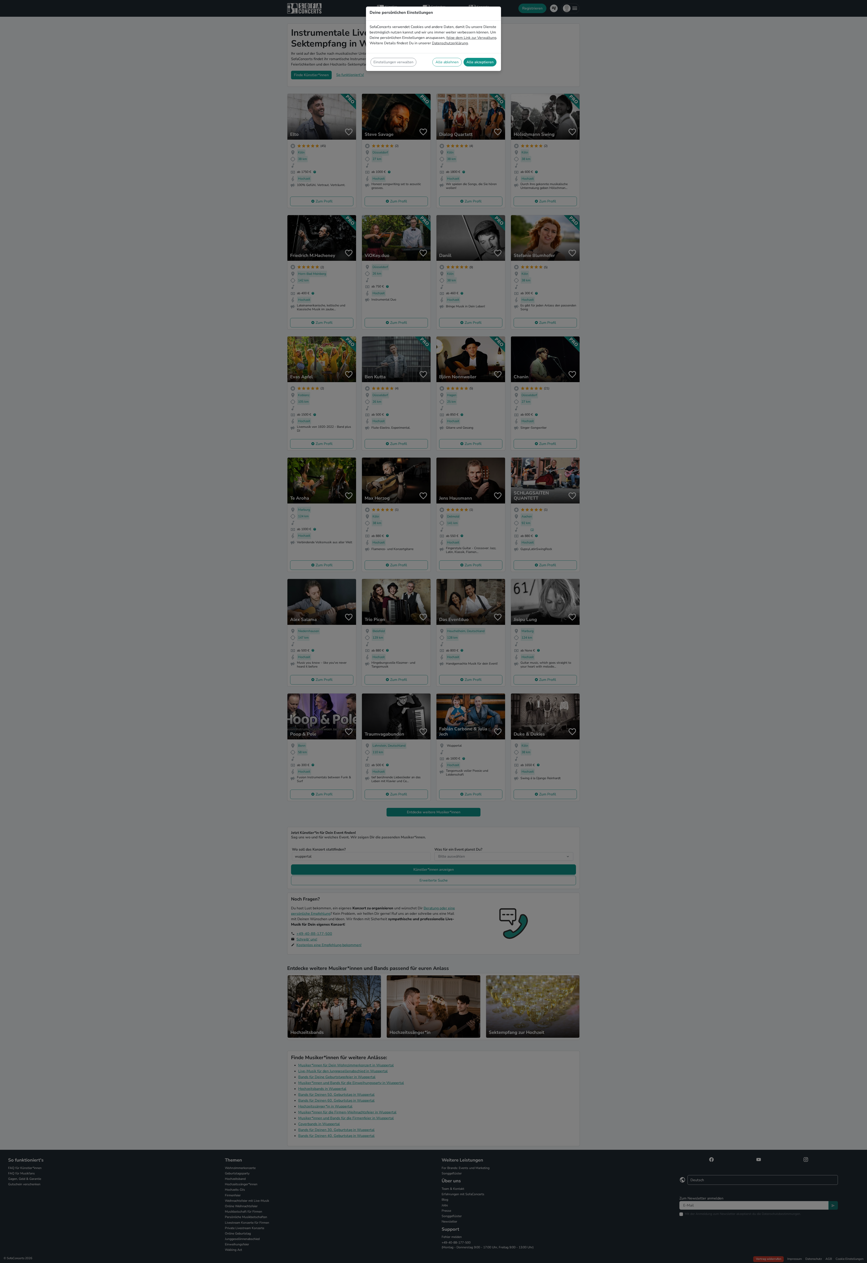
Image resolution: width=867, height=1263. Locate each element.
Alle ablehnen (447, 62)
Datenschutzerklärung (450, 43)
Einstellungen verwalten (393, 62)
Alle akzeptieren (480, 62)
